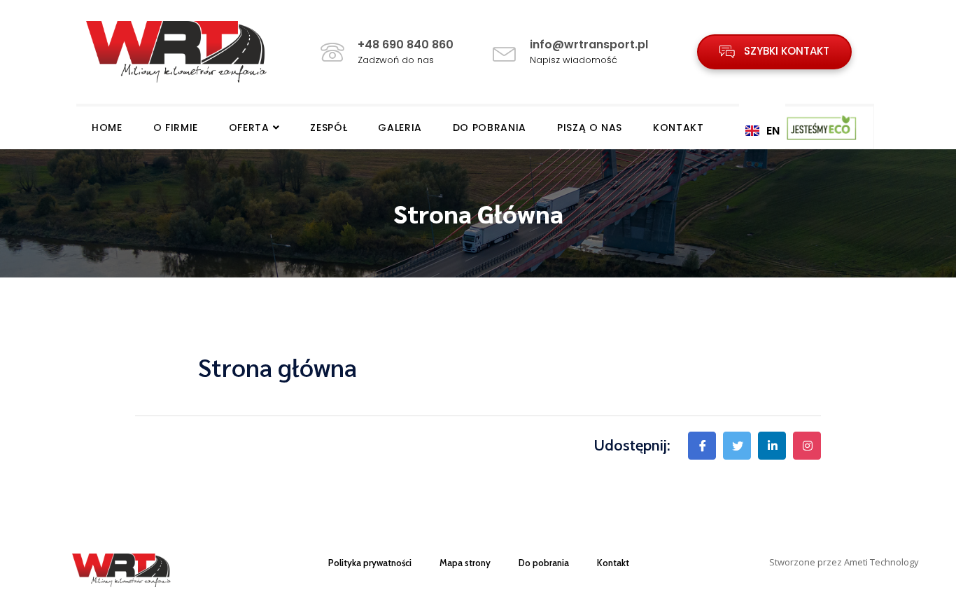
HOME (107, 128)
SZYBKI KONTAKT (785, 50)
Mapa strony (465, 562)
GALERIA (400, 128)
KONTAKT (678, 128)
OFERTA (249, 128)
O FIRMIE (175, 128)
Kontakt (613, 562)
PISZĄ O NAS (589, 128)
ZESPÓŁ (328, 128)
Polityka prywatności (370, 562)
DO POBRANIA (489, 128)
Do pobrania (544, 562)
